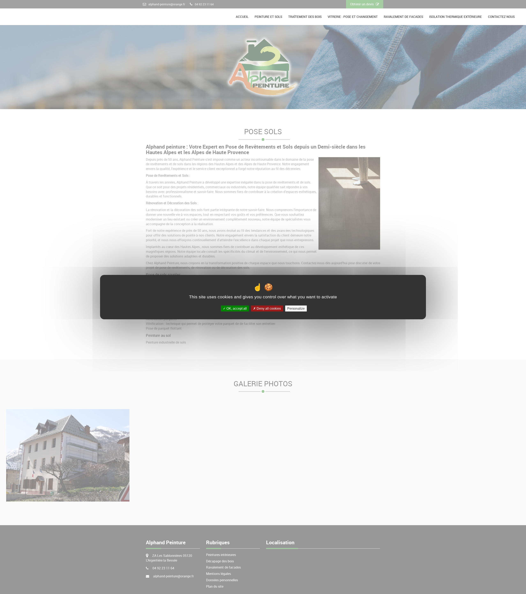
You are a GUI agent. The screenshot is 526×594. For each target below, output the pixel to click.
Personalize (296, 308)
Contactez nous (501, 17)
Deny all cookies (268, 308)
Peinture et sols (268, 17)
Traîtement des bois (305, 17)
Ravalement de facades (403, 17)
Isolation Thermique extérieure (455, 17)
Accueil (242, 17)
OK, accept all (236, 308)
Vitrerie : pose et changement (353, 17)
